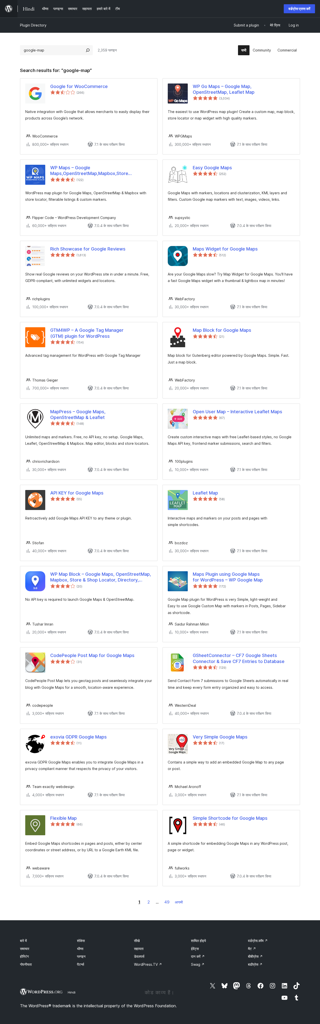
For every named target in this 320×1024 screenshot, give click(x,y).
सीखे (137, 940)
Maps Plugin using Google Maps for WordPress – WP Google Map (228, 577)
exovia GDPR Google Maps (78, 737)
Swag (197, 964)
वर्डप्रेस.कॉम (258, 940)
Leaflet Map (205, 493)
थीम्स (80, 948)
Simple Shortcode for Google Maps (230, 818)
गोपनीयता (26, 964)
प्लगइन (81, 956)
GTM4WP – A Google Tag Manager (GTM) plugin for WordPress (87, 333)
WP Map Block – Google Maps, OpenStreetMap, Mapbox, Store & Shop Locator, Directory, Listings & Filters (100, 577)
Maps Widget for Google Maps (225, 249)
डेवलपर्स (139, 956)
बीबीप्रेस (255, 956)
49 (167, 902)
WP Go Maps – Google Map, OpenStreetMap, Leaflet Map (223, 89)
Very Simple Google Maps (220, 737)
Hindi (72, 992)
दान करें (198, 956)
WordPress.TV (148, 964)
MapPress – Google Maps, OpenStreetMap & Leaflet (78, 414)
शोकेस (81, 940)
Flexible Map (63, 818)
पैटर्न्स (80, 964)
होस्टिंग (24, 956)
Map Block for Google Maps (222, 330)
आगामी (179, 902)
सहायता (139, 948)
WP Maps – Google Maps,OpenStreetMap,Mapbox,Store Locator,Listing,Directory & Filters (89, 170)
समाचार (24, 948)
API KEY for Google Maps (77, 493)
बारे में (23, 940)
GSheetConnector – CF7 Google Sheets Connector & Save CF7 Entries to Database (238, 658)
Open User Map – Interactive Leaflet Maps (237, 411)
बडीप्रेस (255, 964)
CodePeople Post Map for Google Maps (92, 655)
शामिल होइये (198, 940)
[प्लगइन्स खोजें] (88, 50)
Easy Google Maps (212, 167)
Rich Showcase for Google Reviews (88, 249)
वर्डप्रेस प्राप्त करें (299, 8)
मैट (252, 948)
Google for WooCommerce (79, 86)
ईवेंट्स (195, 948)
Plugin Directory (33, 25)
